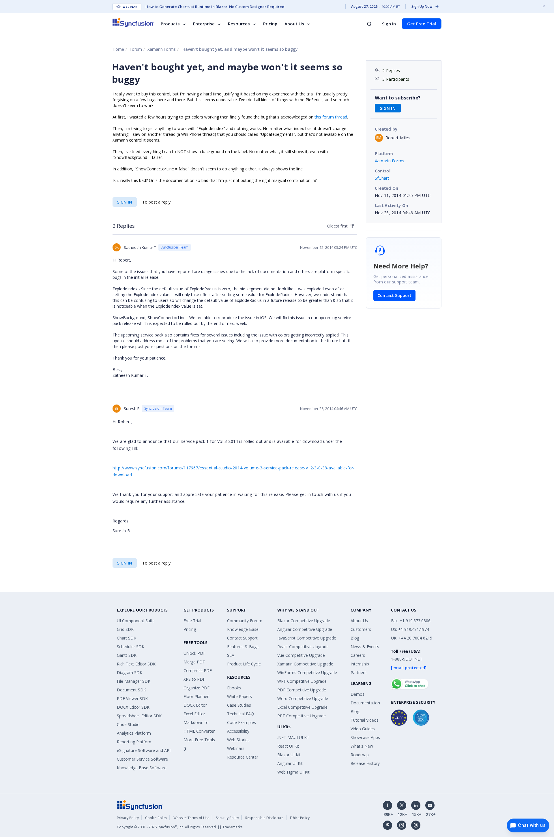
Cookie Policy (156, 817)
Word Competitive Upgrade (302, 698)
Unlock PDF (194, 653)
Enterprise (204, 24)
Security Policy (227, 817)
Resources (239, 24)
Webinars (235, 748)
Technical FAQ (240, 713)
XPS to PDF (194, 679)
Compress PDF (198, 670)
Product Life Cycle (244, 664)
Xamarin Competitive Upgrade (305, 664)
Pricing (270, 24)
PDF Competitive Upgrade (301, 690)
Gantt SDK (126, 655)
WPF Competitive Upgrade (302, 681)
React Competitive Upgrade (303, 646)
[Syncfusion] (140, 804)
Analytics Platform (134, 733)
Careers (358, 655)
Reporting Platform (135, 741)
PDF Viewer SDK (132, 698)
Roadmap (360, 754)
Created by (386, 129)
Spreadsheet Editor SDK (139, 715)
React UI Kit (288, 746)
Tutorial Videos (365, 720)
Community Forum (244, 620)
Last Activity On (391, 205)
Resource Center (242, 757)
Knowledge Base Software (141, 767)
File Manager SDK (133, 681)
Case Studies (239, 705)
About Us (294, 24)
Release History (365, 763)
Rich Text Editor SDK (136, 664)
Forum (136, 49)
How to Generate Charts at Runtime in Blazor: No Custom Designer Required (215, 6)
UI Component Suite (136, 620)
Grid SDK (125, 629)
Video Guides (363, 728)
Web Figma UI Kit (293, 772)
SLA (230, 655)
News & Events (365, 646)
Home (118, 49)
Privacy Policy (128, 817)
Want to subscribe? (398, 98)
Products (170, 24)
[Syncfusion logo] (133, 22)
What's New (362, 746)
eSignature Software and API (144, 750)
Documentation (365, 703)
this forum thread (331, 117)
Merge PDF (194, 662)
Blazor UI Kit (289, 754)
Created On (386, 188)
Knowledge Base (243, 629)
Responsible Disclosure (264, 817)
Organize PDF (196, 688)
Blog (355, 638)
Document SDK (131, 690)
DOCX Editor (195, 705)
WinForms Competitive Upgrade (307, 672)
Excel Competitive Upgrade (302, 707)
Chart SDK (126, 638)
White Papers (239, 696)
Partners (358, 672)
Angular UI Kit (290, 763)
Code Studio (128, 724)
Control (383, 171)
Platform (384, 153)
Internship (360, 664)
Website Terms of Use (191, 817)
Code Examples (241, 722)
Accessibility (238, 731)
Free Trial (192, 620)
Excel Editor (194, 713)
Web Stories (238, 739)
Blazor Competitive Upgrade (303, 620)
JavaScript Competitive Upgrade (306, 638)
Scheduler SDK (130, 646)
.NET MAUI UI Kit (293, 737)
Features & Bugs (243, 646)
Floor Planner (196, 696)
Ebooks (234, 688)
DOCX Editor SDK (133, 707)
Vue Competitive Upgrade (301, 655)
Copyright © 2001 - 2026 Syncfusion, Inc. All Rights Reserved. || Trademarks (179, 827)
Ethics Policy (300, 817)
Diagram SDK (129, 672)
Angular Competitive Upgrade (304, 629)
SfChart (382, 178)
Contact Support (394, 295)
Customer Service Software (142, 759)
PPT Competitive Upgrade (301, 715)
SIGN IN (124, 202)
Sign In (389, 24)
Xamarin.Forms (161, 49)
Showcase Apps (365, 737)
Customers (361, 629)
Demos (357, 694)
